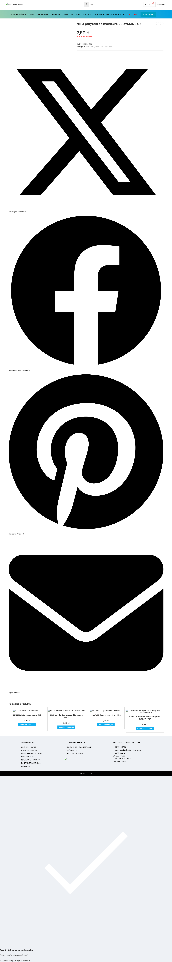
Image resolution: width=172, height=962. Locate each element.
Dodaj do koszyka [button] (27, 725)
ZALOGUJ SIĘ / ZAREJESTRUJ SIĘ (79, 747)
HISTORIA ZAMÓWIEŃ (75, 753)
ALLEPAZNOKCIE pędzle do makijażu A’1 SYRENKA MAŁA (145, 717)
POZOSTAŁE (90, 47)
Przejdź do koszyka (22, 960)
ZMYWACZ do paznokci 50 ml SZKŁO (105, 715)
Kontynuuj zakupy (7, 960)
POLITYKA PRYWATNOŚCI (31, 763)
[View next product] (161, 23)
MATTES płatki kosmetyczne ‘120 (27, 715)
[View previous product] (157, 23)
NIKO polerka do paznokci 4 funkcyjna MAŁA (66, 716)
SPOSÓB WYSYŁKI (28, 757)
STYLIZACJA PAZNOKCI (103, 47)
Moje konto (161, 4)
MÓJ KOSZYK (72, 750)
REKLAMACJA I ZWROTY (30, 760)
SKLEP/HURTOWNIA (28, 747)
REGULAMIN (25, 766)
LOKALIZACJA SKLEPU (29, 750)
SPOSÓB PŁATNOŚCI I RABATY (32, 753)
